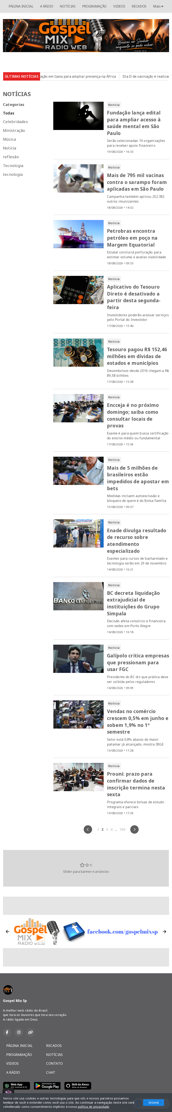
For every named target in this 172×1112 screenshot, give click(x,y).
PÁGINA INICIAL (21, 6)
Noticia (9, 147)
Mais (157, 6)
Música (9, 139)
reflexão (11, 156)
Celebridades (15, 121)
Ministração (14, 130)
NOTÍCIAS (67, 6)
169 (122, 829)
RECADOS (139, 6)
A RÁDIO (46, 6)
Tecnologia (13, 165)
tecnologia (13, 174)
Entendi (154, 1102)
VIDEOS (119, 6)
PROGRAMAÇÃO (94, 6)
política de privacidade (93, 1107)
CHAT (50, 1072)
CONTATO (54, 1063)
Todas (8, 113)
